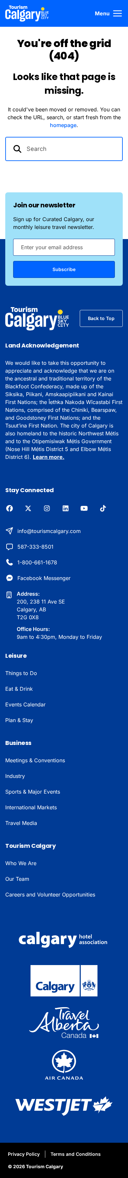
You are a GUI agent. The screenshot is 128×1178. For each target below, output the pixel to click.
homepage (63, 125)
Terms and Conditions (76, 1154)
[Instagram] (47, 509)
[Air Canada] (64, 1064)
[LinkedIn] (65, 509)
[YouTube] (84, 509)
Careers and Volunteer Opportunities (50, 894)
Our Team (17, 879)
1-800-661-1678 (37, 562)
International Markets (31, 807)
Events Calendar (25, 704)
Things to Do (21, 673)
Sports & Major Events (32, 791)
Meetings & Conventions (35, 760)
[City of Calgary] (64, 980)
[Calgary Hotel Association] (64, 939)
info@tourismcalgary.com (49, 531)
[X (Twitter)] (28, 509)
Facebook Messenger (44, 578)
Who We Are (20, 863)
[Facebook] (9, 509)
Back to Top (101, 318)
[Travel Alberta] (64, 1022)
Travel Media (21, 823)
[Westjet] (64, 1106)
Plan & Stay (19, 720)
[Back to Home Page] (37, 319)
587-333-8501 (35, 546)
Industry (15, 776)
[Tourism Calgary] (27, 13)
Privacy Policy (24, 1154)
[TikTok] (103, 509)
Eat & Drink (19, 689)
